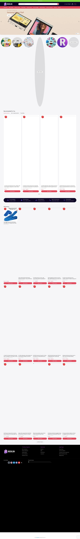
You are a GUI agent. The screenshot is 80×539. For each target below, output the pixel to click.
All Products (5, 357)
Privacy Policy (61, 449)
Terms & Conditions (62, 450)
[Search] (58, 4)
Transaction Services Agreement (64, 452)
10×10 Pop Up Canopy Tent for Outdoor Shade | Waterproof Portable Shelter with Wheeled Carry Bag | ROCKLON (49, 133)
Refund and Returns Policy (63, 453)
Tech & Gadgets (6, 134)
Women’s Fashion (62, 134)
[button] (1, 21)
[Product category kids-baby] (17, 42)
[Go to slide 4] (78, 33)
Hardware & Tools (25, 455)
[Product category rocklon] (51, 42)
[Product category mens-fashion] (28, 72)
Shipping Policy (61, 455)
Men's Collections (24, 449)
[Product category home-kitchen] (6, 42)
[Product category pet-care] (40, 42)
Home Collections (25, 453)
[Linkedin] (14, 462)
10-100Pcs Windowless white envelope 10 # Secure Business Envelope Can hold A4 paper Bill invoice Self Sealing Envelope (25, 356)
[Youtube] (19, 462)
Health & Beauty (25, 134)
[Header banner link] (40, 1)
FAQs (41, 450)
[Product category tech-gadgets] (73, 72)
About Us (42, 449)
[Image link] (9, 451)
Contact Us (42, 453)
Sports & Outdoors (44, 134)
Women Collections (25, 450)
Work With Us (43, 452)
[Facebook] (16, 462)
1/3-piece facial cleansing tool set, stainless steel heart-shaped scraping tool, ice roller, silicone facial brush (69, 278)
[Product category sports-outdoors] (62, 42)
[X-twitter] (21, 462)
